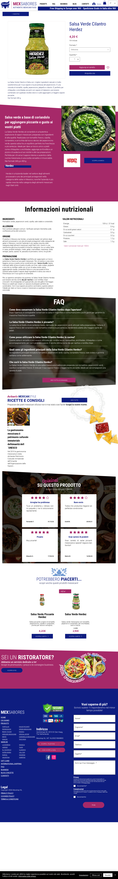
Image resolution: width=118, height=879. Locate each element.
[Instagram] (54, 761)
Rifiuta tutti (96, 875)
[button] (104, 2)
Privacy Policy (86, 787)
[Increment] (78, 59)
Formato (73, 45)
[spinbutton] (75, 59)
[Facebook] (48, 761)
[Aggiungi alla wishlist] (108, 67)
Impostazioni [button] (83, 875)
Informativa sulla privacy (27, 876)
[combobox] (89, 49)
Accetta (108, 875)
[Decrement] (71, 59)
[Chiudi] (115, 875)
